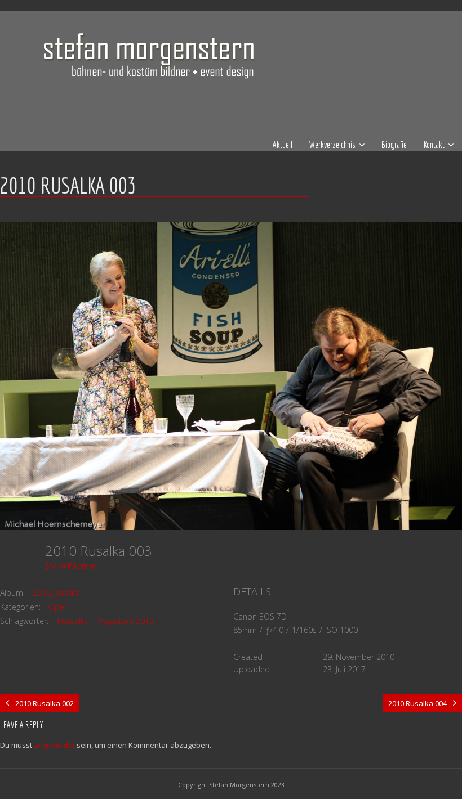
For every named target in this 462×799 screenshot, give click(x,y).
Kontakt (434, 145)
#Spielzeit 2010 (126, 621)
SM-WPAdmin (70, 565)
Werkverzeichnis (332, 145)
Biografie (394, 145)
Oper (57, 607)
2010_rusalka (56, 592)
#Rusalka (72, 621)
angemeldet (54, 745)
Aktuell (282, 145)
